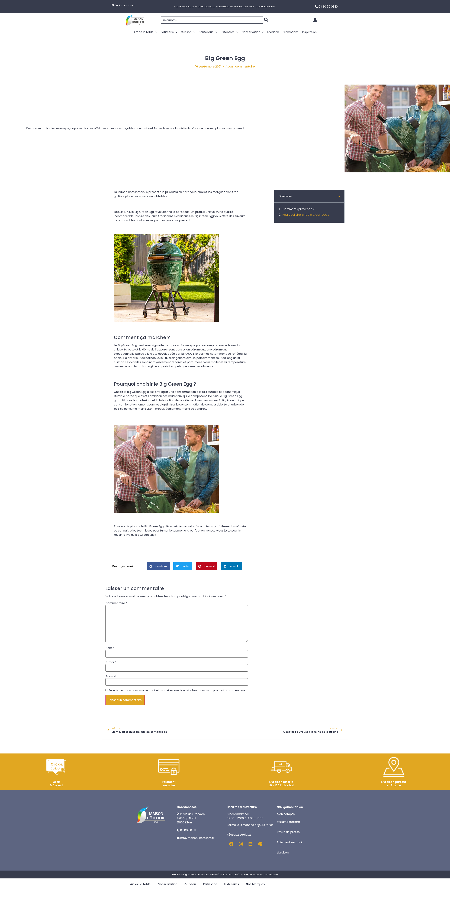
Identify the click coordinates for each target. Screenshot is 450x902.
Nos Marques (255, 884)
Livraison (283, 853)
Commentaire (116, 603)
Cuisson (190, 884)
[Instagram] (240, 844)
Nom (109, 648)
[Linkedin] (250, 844)
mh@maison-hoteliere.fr (197, 838)
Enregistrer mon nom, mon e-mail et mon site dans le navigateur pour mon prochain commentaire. (177, 690)
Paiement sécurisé (290, 842)
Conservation (167, 884)
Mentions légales (182, 874)
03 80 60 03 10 (328, 7)
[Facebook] (231, 844)
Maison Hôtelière (289, 822)
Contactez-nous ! (124, 5)
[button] (158, 566)
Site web (111, 676)
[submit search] (266, 20)
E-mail (111, 662)
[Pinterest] (260, 844)
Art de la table (140, 884)
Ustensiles (231, 884)
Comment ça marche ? (298, 209)
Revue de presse (288, 832)
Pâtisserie (210, 884)
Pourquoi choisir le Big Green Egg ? (305, 215)
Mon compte (286, 814)
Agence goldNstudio (266, 874)
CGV (197, 874)
